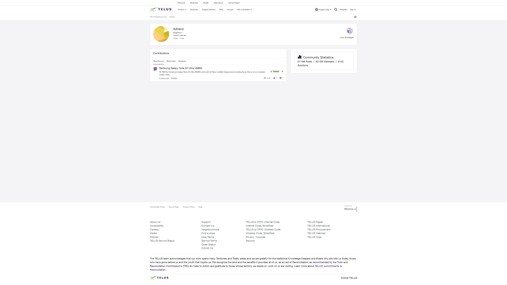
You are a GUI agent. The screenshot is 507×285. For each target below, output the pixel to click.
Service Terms (209, 240)
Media (153, 233)
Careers (154, 229)
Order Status (208, 244)
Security (250, 240)
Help (200, 207)
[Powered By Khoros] (350, 208)
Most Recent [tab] (158, 61)
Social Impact (234, 3)
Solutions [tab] (182, 61)
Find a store (208, 233)
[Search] (335, 9)
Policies (154, 237)
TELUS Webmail (316, 233)
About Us (155, 221)
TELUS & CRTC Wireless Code (263, 229)
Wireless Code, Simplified (260, 233)
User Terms (207, 237)
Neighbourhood (210, 229)
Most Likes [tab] (171, 61)
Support (205, 221)
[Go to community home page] (161, 9)
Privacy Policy (188, 207)
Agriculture (218, 3)
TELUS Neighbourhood (158, 17)
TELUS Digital (315, 221)
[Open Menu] (355, 17)
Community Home (157, 207)
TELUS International (318, 225)
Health (206, 3)
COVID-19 (207, 248)
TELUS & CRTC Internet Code (263, 221)
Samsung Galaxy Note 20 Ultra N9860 (180, 68)
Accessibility (157, 225)
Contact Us (207, 225)
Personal (181, 3)
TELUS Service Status (162, 240)
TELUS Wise (314, 237)
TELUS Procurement (318, 229)
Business (194, 3)
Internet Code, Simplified (259, 225)
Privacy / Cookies (255, 237)
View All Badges (347, 37)
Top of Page (174, 207)
